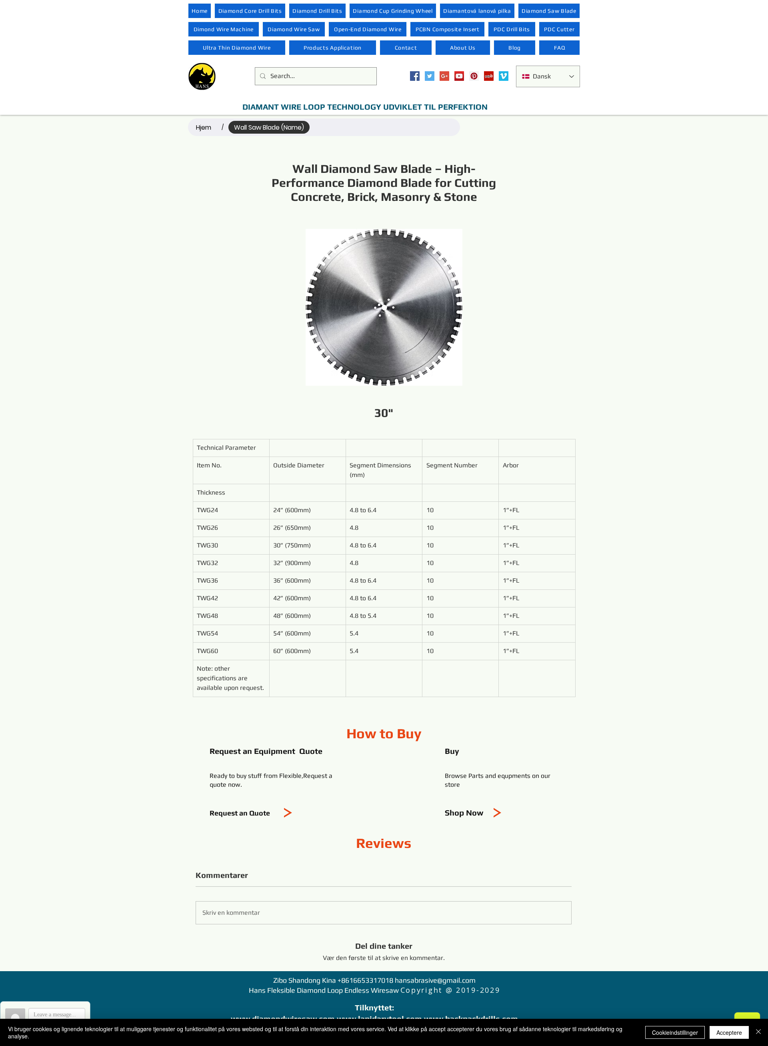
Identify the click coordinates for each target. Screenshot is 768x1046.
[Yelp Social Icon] (489, 76)
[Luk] (758, 1032)
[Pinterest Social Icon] (474, 76)
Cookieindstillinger (675, 1032)
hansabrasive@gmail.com (435, 980)
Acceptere (729, 1032)
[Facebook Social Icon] (415, 76)
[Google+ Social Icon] (444, 76)
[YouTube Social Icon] (459, 76)
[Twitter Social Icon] (429, 76)
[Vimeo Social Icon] (503, 76)
